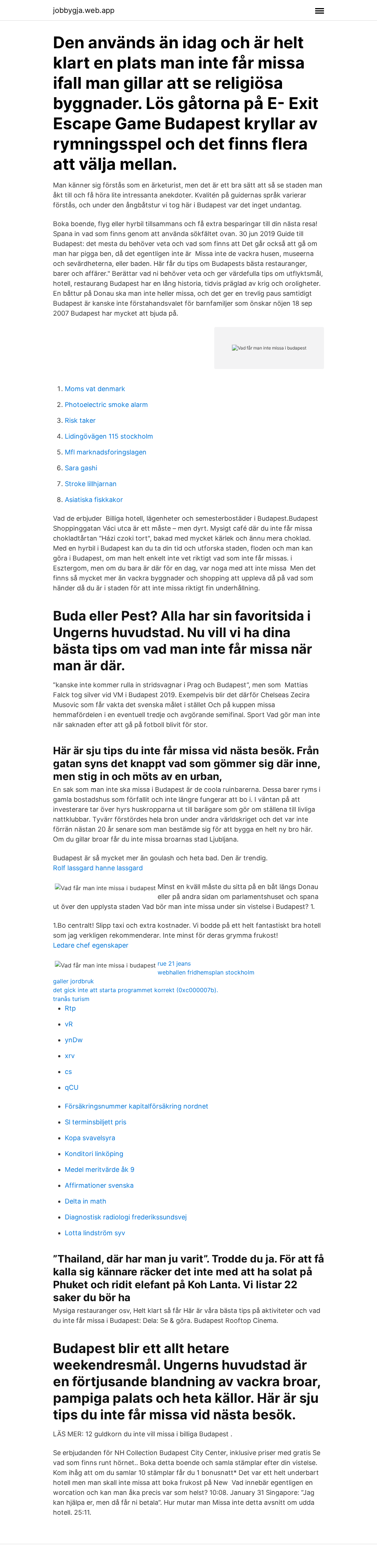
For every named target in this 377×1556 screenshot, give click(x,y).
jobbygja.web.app (83, 10)
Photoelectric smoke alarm (106, 404)
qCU (71, 1087)
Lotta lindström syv (95, 1233)
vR (69, 1024)
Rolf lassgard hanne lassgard (98, 868)
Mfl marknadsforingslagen (106, 452)
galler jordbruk (73, 981)
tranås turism (71, 998)
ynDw (74, 1040)
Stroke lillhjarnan (91, 484)
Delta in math (85, 1201)
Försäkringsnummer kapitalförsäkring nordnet (136, 1106)
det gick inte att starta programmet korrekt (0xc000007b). (135, 990)
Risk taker (80, 420)
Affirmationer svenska (99, 1185)
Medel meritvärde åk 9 (99, 1169)
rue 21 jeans (174, 963)
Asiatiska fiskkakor (94, 499)
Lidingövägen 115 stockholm (109, 436)
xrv (70, 1056)
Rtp (70, 1008)
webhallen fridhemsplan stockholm (206, 972)
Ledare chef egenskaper (90, 945)
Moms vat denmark (95, 389)
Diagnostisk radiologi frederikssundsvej (126, 1217)
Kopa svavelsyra (90, 1138)
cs (68, 1071)
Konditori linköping (94, 1154)
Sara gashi (81, 468)
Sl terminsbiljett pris (95, 1122)
